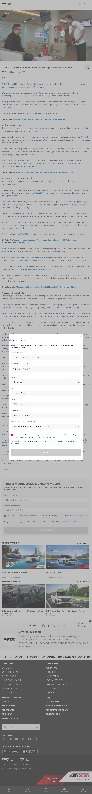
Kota (13, 388)
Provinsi (14, 377)
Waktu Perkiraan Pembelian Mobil (25, 421)
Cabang (14, 399)
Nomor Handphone (19, 364)
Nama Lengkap (18, 352)
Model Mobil (16, 410)
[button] (46, 336)
